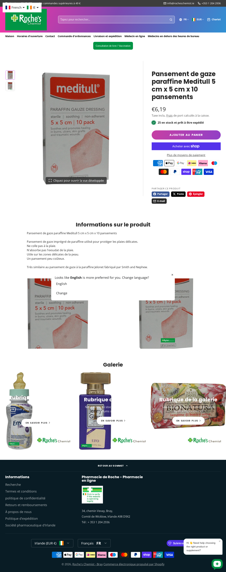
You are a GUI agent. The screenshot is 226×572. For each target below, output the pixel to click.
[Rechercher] (171, 19)
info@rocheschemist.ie (180, 3)
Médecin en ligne (134, 36)
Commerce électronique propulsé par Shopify (133, 564)
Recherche (13, 484)
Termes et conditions (21, 491)
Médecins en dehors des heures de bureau (173, 36)
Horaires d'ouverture (30, 36)
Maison (9, 36)
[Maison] (26, 19)
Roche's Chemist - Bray (87, 564)
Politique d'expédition (21, 518)
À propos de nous (18, 512)
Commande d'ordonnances (74, 36)
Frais (169, 115)
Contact (50, 36)
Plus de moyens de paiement (186, 155)
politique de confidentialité (25, 498)
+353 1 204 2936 (211, 3)
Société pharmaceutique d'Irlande (30, 525)
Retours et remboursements (26, 505)
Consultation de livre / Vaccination (113, 46)
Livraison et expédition (108, 36)
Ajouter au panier (186, 135)
